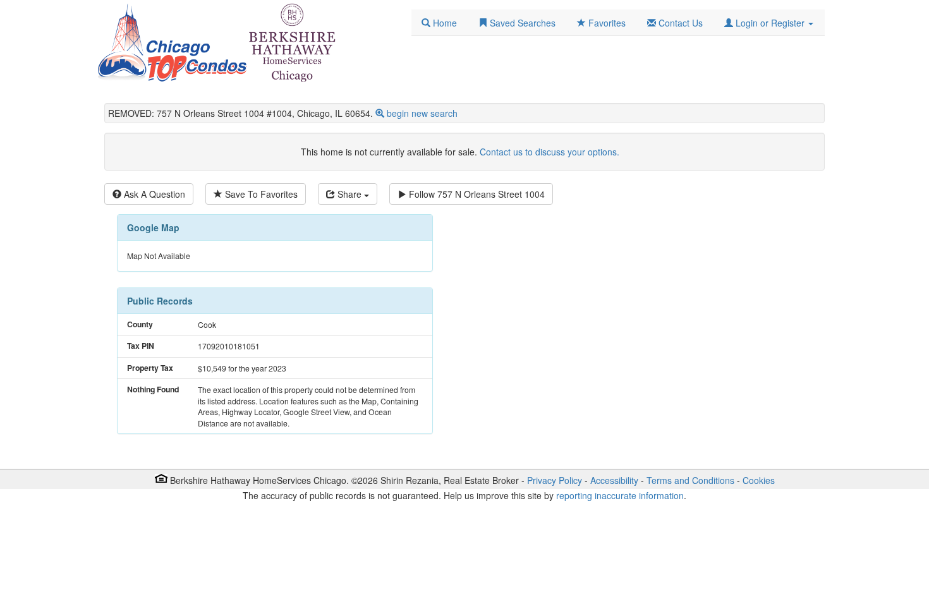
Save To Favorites (260, 194)
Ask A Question (153, 194)
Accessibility (614, 480)
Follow (475, 194)
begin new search (422, 113)
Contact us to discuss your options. (549, 151)
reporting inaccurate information (620, 495)
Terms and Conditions (690, 480)
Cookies (759, 480)
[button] (768, 22)
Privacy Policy (554, 480)
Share (349, 194)
